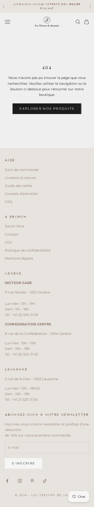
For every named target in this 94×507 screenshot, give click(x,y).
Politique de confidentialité (27, 250)
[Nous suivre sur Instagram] (19, 480)
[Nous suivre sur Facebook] (7, 480)
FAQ (8, 202)
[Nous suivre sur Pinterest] (32, 480)
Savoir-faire (14, 226)
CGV (8, 242)
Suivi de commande (22, 170)
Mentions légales (19, 258)
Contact (11, 234)
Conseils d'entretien (21, 194)
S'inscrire (23, 463)
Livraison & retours (20, 178)
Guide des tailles (18, 186)
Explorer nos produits (47, 108)
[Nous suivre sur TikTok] (44, 480)
